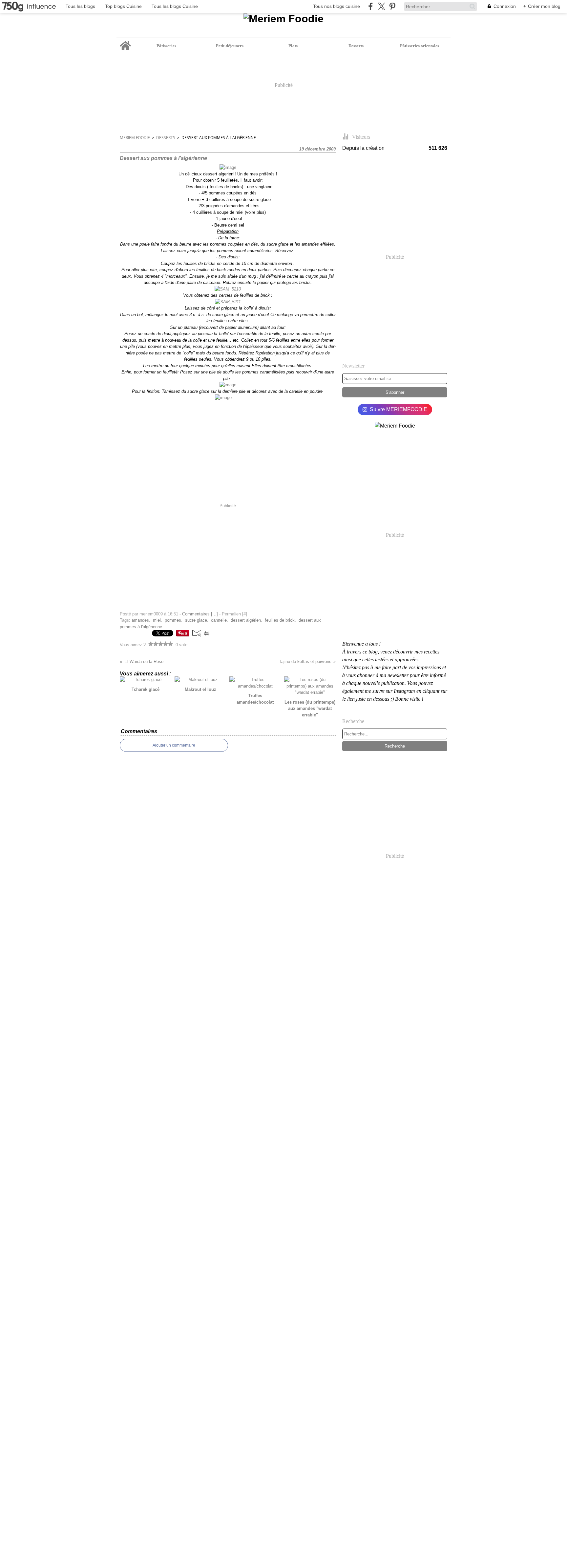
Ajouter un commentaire (174, 745)
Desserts (356, 46)
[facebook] (371, 6)
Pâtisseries (166, 46)
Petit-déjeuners (229, 46)
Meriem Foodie (135, 137)
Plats (293, 46)
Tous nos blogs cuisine (336, 6)
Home (125, 39)
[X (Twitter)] (381, 6)
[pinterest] (392, 6)
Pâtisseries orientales (419, 46)
